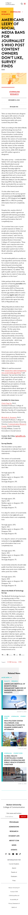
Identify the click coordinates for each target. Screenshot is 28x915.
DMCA (13, 907)
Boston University (13, 887)
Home (3, 12)
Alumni (14, 868)
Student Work (18, 753)
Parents (13, 872)
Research (5, 14)
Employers (14, 876)
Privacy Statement (13, 903)
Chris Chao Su (6, 403)
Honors (7, 716)
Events (14, 850)
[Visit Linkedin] (10, 854)
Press (14, 880)
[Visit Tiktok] (21, 854)
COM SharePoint (13, 895)
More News (5, 677)
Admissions (14, 827)
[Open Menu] (24, 3)
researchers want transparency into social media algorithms (13, 371)
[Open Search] (21, 3)
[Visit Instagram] (14, 854)
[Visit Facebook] (7, 854)
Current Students (14, 864)
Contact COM (14, 891)
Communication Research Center (13, 425)
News (14, 845)
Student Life (14, 836)
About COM (14, 840)
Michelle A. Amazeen (8, 417)
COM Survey (12, 662)
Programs (14, 822)
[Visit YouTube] (17, 854)
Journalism (15, 12)
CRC (20, 662)
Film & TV (7, 681)
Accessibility (13, 899)
